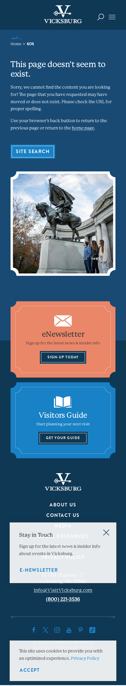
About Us (63, 504)
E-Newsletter (39, 570)
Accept (30, 670)
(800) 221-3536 (63, 599)
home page (83, 128)
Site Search (33, 151)
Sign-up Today (63, 357)
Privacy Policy (85, 658)
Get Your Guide (63, 438)
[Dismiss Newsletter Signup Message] (106, 532)
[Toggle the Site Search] (100, 16)
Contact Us (63, 515)
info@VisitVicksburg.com (63, 590)
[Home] (63, 14)
